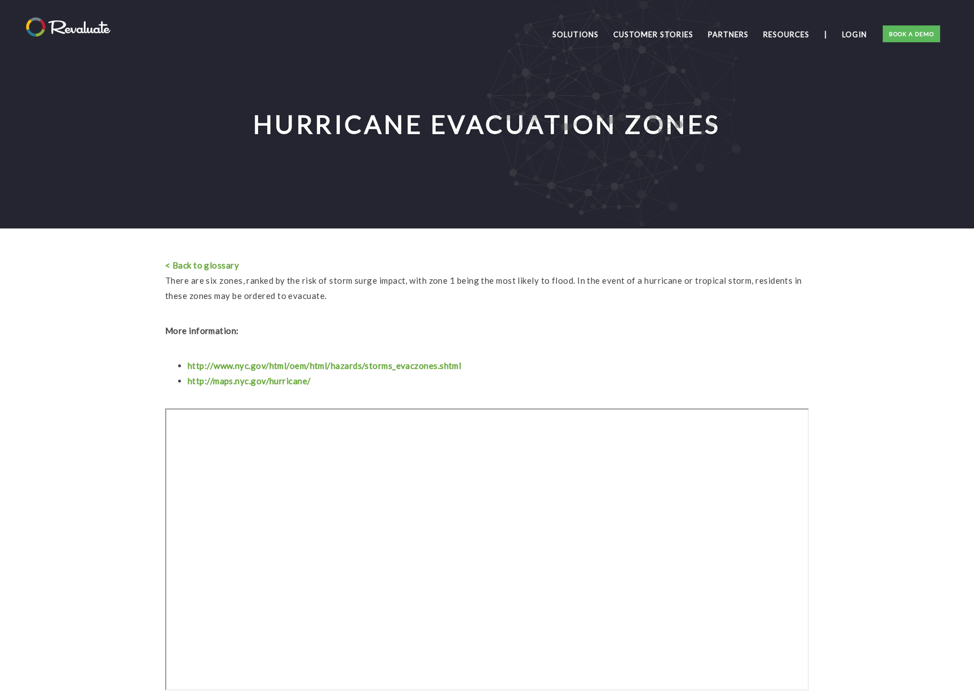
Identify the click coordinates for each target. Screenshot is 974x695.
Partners (728, 34)
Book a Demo (911, 33)
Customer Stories (653, 34)
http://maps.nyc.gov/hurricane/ (249, 381)
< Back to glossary (202, 265)
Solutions (575, 34)
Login (854, 34)
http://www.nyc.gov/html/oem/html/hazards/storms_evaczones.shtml (324, 365)
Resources (786, 34)
